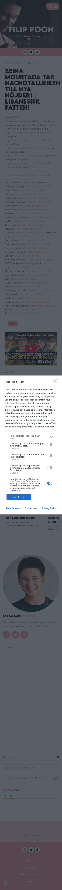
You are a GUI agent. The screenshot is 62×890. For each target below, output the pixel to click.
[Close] (56, 382)
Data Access (31, 508)
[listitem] (31, 437)
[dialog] (31, 445)
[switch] (49, 444)
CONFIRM (19, 497)
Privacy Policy (49, 508)
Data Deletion (13, 508)
